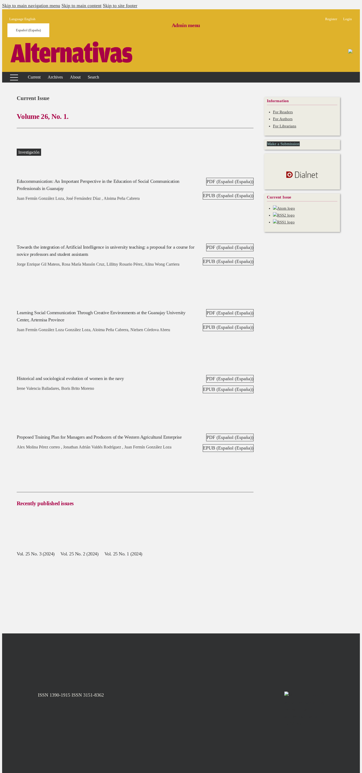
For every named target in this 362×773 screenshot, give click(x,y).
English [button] (22, 19)
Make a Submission (283, 144)
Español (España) (28, 30)
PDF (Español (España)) (229, 181)
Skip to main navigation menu (31, 5)
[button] (75, 77)
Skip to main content (81, 5)
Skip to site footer (120, 5)
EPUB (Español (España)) (228, 195)
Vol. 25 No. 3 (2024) (36, 553)
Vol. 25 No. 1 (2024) (123, 553)
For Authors (283, 119)
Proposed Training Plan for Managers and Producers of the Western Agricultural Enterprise (99, 437)
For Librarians (284, 126)
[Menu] (11, 77)
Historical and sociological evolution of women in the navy (70, 378)
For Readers (283, 112)
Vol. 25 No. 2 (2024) (79, 553)
